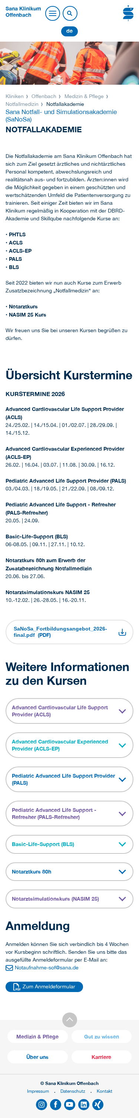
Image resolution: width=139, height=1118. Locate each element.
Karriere (101, 1057)
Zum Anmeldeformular (49, 986)
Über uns (37, 1057)
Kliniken (15, 96)
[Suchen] (69, 13)
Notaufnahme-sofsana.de (47, 967)
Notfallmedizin (23, 104)
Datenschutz (72, 1091)
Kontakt (104, 1091)
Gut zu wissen (101, 1036)
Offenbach (44, 96)
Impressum (38, 1091)
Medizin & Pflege (84, 96)
